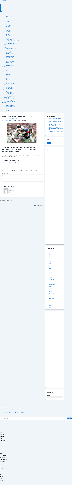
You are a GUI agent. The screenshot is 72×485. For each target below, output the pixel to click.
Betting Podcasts (7, 76)
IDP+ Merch (8, 110)
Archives (48, 395)
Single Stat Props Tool (10, 87)
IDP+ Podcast (8, 27)
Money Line (8, 79)
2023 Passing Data (9, 51)
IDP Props (8, 74)
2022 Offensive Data (10, 56)
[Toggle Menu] (1, 11)
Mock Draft (51, 272)
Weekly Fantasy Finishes (10, 42)
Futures (7, 82)
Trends (50, 300)
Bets (3, 67)
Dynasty (50, 258)
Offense (7, 21)
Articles (5, 69)
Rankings (3, 66)
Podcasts (5, 24)
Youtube (50, 307)
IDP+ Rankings (8, 30)
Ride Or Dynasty (52, 293)
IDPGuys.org (30, 171)
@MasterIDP (5, 171)
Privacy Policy (2, 468)
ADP (5, 44)
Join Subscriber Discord (10, 106)
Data (5, 47)
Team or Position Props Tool (11, 101)
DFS (6, 75)
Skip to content (3, 0)
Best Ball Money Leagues (10, 83)
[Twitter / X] (9, 192)
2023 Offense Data (9, 52)
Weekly (50, 305)
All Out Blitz (51, 251)
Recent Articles (9, 16)
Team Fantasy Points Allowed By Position (13, 40)
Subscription (6, 103)
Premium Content (52, 284)
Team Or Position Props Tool (11, 85)
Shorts (50, 296)
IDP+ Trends (8, 29)
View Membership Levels (6, 164)
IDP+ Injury (8, 35)
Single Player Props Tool (10, 88)
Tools (5, 36)
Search (48, 139)
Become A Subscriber (10, 105)
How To (7, 22)
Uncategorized (51, 302)
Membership (4, 102)
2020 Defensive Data (10, 65)
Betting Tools (6, 97)
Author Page (17, 171)
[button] (36, 6)
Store (5, 109)
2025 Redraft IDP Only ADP (11, 45)
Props (7, 80)
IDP (6, 20)
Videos (50, 303)
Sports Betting (51, 298)
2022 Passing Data (9, 54)
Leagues (5, 107)
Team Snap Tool (9, 39)
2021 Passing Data (9, 58)
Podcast (50, 282)
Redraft (7, 18)
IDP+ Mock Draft (9, 33)
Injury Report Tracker (10, 43)
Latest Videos (8, 25)
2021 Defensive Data (10, 61)
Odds (7, 70)
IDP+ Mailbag (8, 31)
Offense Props (8, 71)
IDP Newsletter (51, 266)
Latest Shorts (8, 26)
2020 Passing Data (9, 62)
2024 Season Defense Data (11, 48)
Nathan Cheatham (3, 410)
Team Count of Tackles (10, 38)
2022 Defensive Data (10, 57)
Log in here (11, 166)
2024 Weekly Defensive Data (11, 49)
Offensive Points (52, 280)
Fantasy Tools (6, 91)
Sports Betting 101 (9, 78)
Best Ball (50, 252)
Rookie (50, 295)
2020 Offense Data (9, 63)
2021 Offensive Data (9, 60)
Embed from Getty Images (10, 122)
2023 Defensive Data (10, 53)
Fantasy (3, 13)
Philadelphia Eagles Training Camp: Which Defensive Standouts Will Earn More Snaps (56, 128)
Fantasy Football (52, 259)
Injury (50, 270)
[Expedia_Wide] (27, 180)
